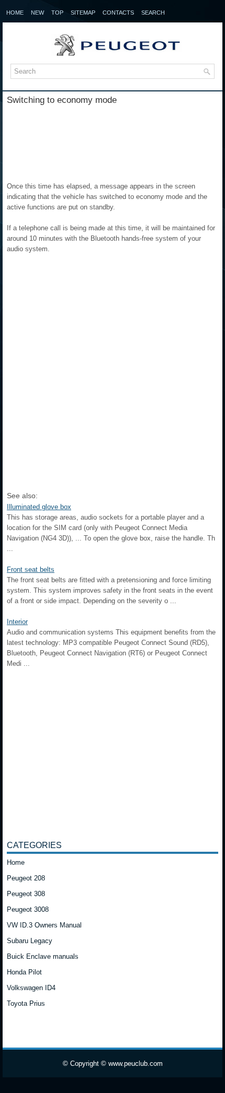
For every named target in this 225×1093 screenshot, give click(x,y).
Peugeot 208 (26, 878)
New (37, 12)
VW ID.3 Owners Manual (44, 925)
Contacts (118, 12)
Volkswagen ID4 (31, 988)
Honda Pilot (24, 972)
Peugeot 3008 (28, 909)
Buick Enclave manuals (42, 956)
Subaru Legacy (29, 941)
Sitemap (83, 12)
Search (153, 12)
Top (57, 12)
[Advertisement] (112, 139)
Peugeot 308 (26, 894)
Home (15, 12)
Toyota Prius (26, 1003)
